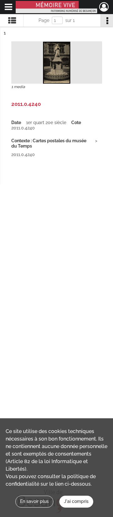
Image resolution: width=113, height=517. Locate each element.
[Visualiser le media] (56, 62)
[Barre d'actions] (106, 20)
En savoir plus (34, 501)
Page (44, 20)
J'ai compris (76, 501)
